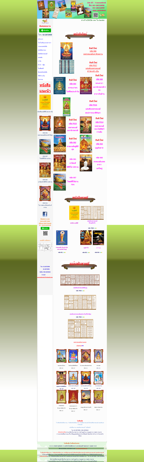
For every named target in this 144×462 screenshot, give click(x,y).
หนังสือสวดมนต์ (42, 53)
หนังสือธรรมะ (42, 50)
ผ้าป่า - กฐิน (41, 65)
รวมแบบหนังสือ (42, 46)
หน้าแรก (40, 39)
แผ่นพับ (40, 57)
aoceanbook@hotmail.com (45, 277)
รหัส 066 (93, 51)
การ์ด (39, 61)
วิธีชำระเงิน (41, 76)
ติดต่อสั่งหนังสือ (42, 72)
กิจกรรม (40, 79)
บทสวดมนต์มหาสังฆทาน (93, 54)
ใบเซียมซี (41, 68)
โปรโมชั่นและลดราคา (44, 42)
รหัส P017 (93, 65)
